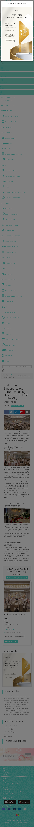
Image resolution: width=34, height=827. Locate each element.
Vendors (4, 780)
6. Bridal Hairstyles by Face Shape (12, 706)
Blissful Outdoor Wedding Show (11, 784)
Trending (10, 374)
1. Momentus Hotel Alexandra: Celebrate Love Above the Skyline (17, 696)
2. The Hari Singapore (9, 728)
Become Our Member (16, 2)
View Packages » (19, 636)
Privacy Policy (6, 789)
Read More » (8, 636)
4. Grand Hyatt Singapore (10, 732)
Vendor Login (16, 0)
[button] (1, 17)
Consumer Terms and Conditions (11, 791)
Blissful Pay (5, 773)
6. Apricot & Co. (8, 736)
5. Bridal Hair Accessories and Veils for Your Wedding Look (17, 704)
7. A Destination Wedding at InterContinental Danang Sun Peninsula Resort (17, 708)
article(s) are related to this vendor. (13, 632)
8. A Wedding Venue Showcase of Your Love (15, 710)
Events (4, 778)
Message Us (8, 641)
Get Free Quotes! (6, 2)
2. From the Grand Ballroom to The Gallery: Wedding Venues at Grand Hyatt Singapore (17, 698)
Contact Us (5, 787)
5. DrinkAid (6, 734)
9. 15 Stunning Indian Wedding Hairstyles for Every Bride (17, 712)
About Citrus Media (7, 793)
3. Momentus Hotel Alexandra (11, 730)
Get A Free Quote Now (17, 578)
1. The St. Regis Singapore (10, 725)
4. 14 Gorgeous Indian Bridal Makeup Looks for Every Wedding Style (17, 702)
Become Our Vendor (6, 0)
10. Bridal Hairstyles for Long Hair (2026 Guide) (16, 714)
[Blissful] (10, 802)
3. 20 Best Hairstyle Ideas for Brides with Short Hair (17, 700)
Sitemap (4, 774)
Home (4, 374)
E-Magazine (5, 771)
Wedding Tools (6, 782)
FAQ (3, 769)
